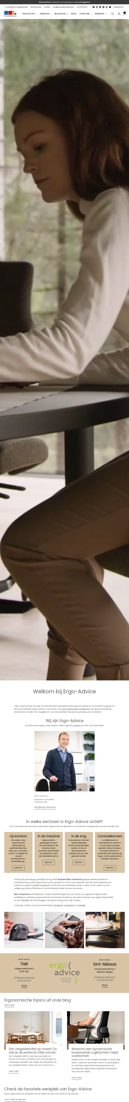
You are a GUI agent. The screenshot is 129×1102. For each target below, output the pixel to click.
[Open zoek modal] (112, 13)
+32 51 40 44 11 (24, 980)
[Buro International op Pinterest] (103, 7)
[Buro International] (10, 14)
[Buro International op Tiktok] (107, 7)
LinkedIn (82, 905)
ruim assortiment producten (76, 709)
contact (77, 725)
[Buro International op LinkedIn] (100, 7)
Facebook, (58, 905)
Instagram (69, 905)
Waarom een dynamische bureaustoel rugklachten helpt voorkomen (95, 1052)
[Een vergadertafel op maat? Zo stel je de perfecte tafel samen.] (33, 1030)
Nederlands (118, 7)
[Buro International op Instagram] (97, 7)
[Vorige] (29, 2)
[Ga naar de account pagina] (118, 13)
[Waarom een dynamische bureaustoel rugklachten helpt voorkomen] (96, 1030)
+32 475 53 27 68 (105, 980)
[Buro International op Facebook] (93, 7)
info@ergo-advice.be (24, 977)
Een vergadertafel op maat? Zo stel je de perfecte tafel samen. (33, 1051)
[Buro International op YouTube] (110, 7)
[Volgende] (99, 2)
